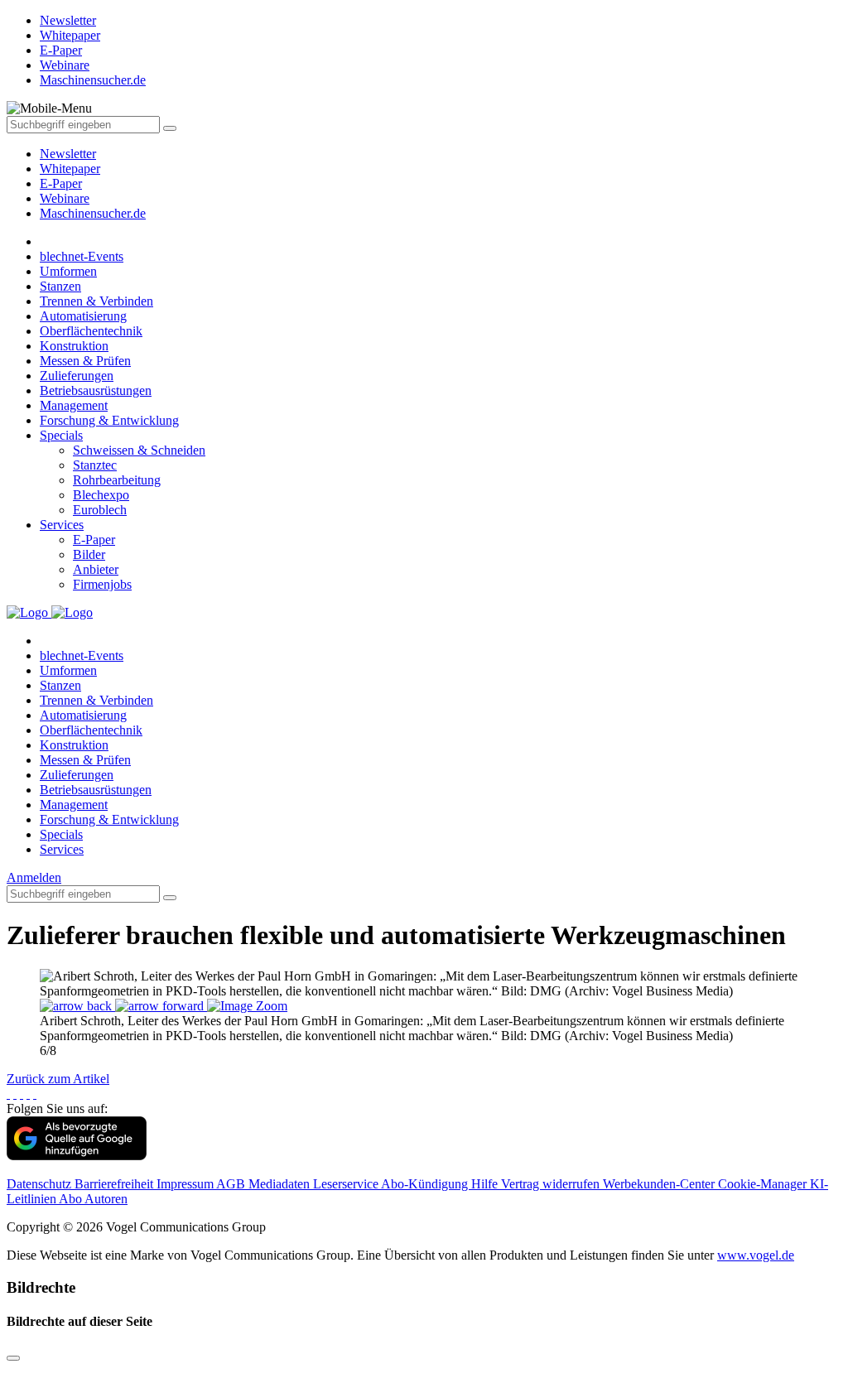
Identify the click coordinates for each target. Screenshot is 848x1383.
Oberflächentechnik (91, 331)
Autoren (106, 1199)
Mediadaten (280, 1184)
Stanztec (95, 465)
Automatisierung (83, 316)
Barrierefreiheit (116, 1184)
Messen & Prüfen (85, 361)
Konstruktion (74, 346)
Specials (61, 435)
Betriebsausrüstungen (96, 390)
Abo (71, 1199)
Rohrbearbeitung (117, 480)
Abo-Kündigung (426, 1184)
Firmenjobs (102, 584)
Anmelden (34, 877)
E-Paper (61, 183)
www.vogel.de (755, 1255)
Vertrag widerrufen (552, 1184)
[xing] (21, 1094)
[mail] (34, 1094)
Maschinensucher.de (93, 213)
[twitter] (15, 1094)
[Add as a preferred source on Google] (77, 1156)
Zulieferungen (76, 376)
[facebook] (8, 1094)
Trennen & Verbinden (96, 301)
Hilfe (486, 1184)
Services (62, 525)
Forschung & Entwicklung (109, 420)
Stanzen (60, 286)
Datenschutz (41, 1184)
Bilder (89, 554)
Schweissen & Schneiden (139, 450)
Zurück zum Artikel (58, 1079)
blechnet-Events (81, 256)
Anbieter (95, 569)
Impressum (186, 1184)
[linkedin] (28, 1094)
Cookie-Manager (764, 1184)
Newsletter (68, 154)
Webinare (64, 198)
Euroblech (100, 510)
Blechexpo (101, 495)
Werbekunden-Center (660, 1184)
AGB (232, 1184)
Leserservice (347, 1184)
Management (74, 405)
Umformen (68, 271)
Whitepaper (70, 168)
